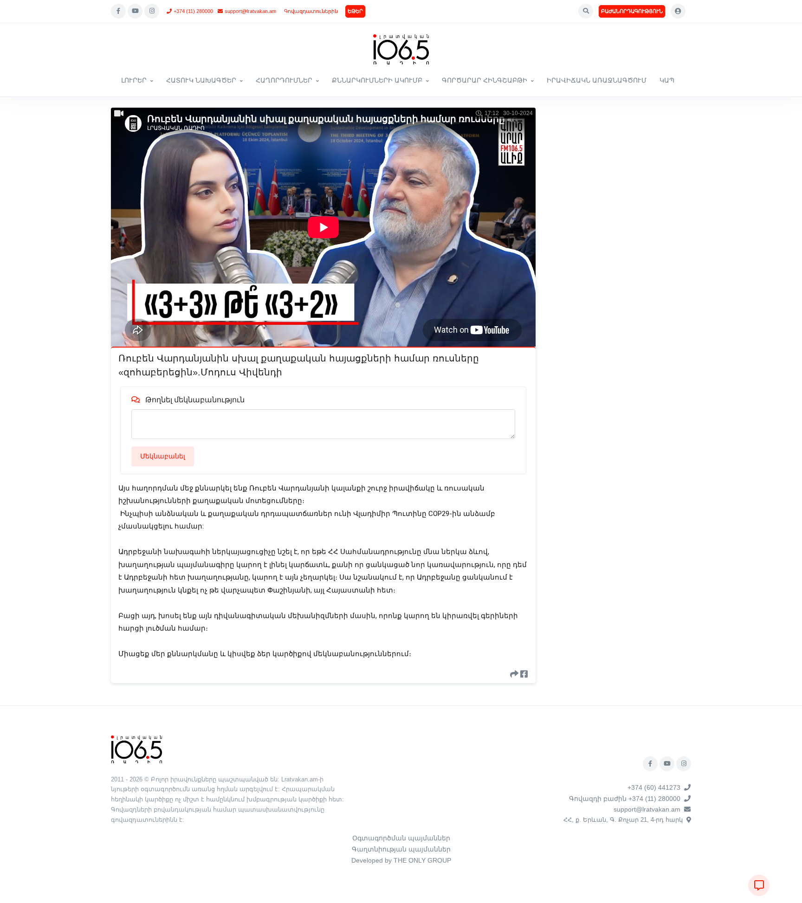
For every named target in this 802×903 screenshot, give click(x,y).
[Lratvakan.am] (136, 749)
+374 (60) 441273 (653, 787)
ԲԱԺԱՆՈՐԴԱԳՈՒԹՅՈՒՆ (632, 11)
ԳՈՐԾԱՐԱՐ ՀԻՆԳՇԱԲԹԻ (484, 80)
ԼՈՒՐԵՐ (134, 80)
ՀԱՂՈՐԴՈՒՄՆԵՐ (284, 80)
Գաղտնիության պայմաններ (401, 849)
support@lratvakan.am (250, 11)
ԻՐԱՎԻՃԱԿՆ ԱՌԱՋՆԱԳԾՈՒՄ (597, 80)
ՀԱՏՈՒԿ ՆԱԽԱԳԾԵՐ (201, 80)
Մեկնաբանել (162, 456)
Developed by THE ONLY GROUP (401, 860)
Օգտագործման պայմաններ (401, 838)
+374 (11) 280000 (193, 11)
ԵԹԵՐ (355, 11)
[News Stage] (401, 49)
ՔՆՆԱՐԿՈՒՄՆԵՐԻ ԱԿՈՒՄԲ (377, 80)
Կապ (667, 80)
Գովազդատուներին (311, 11)
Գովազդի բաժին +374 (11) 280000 (624, 798)
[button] (585, 11)
